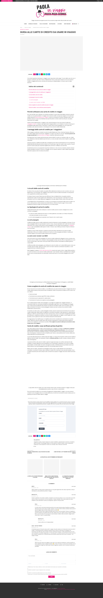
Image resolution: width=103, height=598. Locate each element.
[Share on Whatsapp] (44, 74)
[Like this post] (34, 74)
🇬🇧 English (74, 23)
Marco (33, 486)
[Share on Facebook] (37, 74)
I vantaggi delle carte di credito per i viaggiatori (40, 92)
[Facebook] (97, 1)
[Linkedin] (98, 1)
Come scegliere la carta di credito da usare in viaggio (41, 104)
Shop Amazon (67, 23)
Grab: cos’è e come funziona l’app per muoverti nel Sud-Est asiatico (51, 477)
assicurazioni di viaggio (44, 135)
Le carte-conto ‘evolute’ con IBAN (37, 102)
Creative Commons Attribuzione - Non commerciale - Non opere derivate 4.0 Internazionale (61, 589)
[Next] (14, 1)
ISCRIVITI (42, 428)
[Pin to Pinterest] (42, 74)
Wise (50, 250)
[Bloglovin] (100, 1)
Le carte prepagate (33, 99)
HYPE (40, 250)
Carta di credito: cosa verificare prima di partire (40, 107)
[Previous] (13, 1)
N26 (43, 250)
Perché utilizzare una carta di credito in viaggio (40, 89)
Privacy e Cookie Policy (61, 588)
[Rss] (101, 1)
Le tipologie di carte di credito (36, 97)
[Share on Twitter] (39, 74)
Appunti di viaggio (28, 27)
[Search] (78, 23)
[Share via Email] (49, 74)
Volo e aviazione (44, 23)
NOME (40, 418)
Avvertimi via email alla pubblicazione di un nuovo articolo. (39, 572)
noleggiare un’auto (31, 124)
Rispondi (74, 486)
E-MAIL (40, 413)
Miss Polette (34, 494)
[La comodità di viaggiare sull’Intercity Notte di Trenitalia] (68, 467)
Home (25, 23)
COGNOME (41, 423)
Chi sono (60, 23)
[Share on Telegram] (47, 74)
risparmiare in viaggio (32, 398)
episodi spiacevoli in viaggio (41, 117)
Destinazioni (52, 23)
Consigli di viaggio (32, 23)
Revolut (46, 250)
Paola (36, 504)
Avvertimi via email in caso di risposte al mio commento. (38, 569)
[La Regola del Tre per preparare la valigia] (35, 467)
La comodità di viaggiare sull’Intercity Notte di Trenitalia (68, 477)
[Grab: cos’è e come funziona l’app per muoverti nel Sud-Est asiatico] (51, 467)
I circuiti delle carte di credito (35, 94)
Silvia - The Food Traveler (37, 525)
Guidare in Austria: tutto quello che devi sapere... (27, 0)
